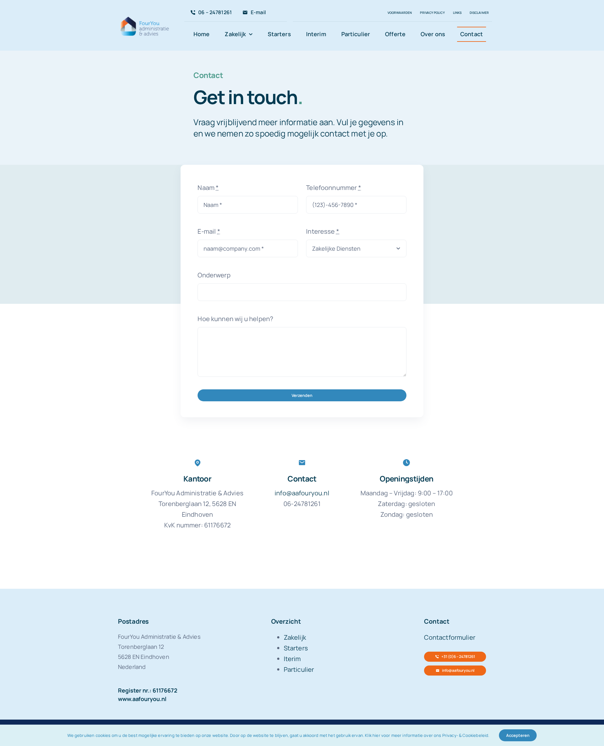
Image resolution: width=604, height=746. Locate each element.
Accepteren (517, 735)
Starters (296, 648)
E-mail (209, 231)
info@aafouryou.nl (302, 493)
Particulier (299, 669)
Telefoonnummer (333, 187)
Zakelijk (295, 637)
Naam (208, 187)
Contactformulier (449, 637)
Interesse (322, 231)
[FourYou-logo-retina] (145, 18)
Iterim (292, 658)
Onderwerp (214, 275)
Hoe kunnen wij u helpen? (235, 319)
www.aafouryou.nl (142, 699)
